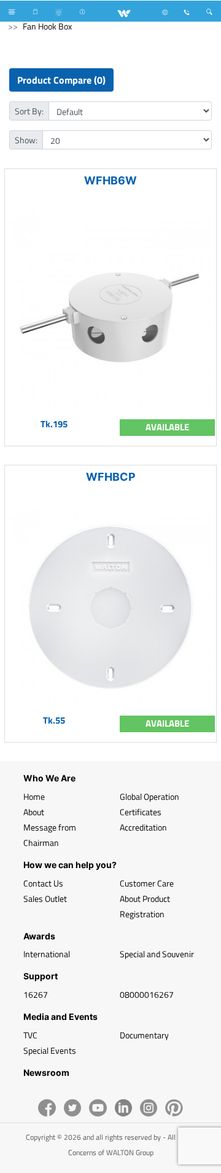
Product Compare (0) (61, 80)
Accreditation (143, 827)
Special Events (49, 1050)
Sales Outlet (45, 898)
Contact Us (43, 883)
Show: (26, 139)
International (46, 953)
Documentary (144, 1035)
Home (34, 796)
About (33, 811)
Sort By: (29, 111)
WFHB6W (110, 180)
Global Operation (149, 796)
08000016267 (147, 994)
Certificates (140, 811)
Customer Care (147, 883)
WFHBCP (111, 476)
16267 (35, 994)
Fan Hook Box (47, 26)
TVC (30, 1035)
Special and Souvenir (157, 953)
